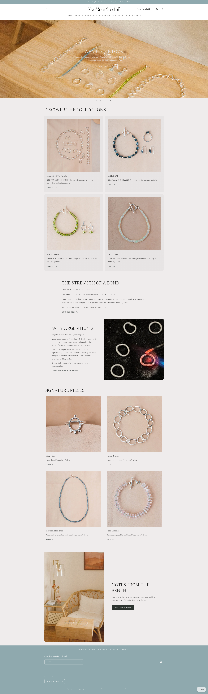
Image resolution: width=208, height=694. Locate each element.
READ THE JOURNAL (123, 607)
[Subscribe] (81, 661)
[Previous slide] (96, 100)
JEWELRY (92, 649)
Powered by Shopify (68, 689)
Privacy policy (80, 689)
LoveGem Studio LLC (56, 689)
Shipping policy (112, 689)
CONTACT (125, 649)
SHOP (48, 465)
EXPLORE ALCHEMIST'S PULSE (104, 66)
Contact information (125, 689)
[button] (46, 9)
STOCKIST (116, 649)
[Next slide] (106, 100)
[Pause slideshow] (111, 100)
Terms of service (101, 689)
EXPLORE (50, 188)
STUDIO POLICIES (104, 649)
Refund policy (90, 689)
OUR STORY (83, 649)
